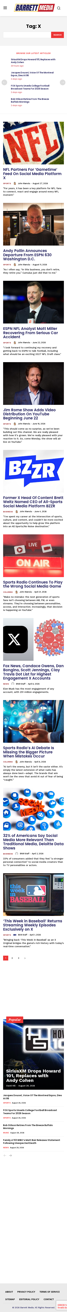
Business (8, 512)
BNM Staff (20, 684)
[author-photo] (15, 183)
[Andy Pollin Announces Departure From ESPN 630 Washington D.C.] (33, 224)
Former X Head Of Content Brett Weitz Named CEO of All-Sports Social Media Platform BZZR (33, 502)
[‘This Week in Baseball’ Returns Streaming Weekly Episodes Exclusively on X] (33, 894)
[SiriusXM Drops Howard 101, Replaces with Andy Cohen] (33, 1054)
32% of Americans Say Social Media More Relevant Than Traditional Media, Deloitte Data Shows (33, 842)
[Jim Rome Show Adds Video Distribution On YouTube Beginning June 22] (33, 383)
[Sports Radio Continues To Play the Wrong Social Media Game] (33, 555)
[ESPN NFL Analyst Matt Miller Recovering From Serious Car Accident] (33, 302)
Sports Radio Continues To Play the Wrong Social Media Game (33, 584)
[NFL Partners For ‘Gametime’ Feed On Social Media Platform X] (33, 143)
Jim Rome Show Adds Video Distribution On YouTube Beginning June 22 (29, 414)
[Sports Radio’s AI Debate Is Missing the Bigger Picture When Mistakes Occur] (33, 721)
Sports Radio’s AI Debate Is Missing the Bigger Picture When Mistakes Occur (28, 752)
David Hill (11, 1086)
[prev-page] (4, 82)
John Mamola (24, 183)
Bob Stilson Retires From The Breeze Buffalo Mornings (30, 100)
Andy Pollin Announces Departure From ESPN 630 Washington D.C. (27, 255)
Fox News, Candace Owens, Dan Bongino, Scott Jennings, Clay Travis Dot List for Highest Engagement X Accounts (33, 672)
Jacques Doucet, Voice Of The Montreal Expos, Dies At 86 (32, 74)
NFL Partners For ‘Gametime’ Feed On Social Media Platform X (32, 173)
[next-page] (62, 82)
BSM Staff (22, 935)
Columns (8, 592)
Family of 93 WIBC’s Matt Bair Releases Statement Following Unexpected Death (31, 1142)
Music (6, 1133)
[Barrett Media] (34, 8)
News (6, 684)
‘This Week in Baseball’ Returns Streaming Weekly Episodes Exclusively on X (32, 925)
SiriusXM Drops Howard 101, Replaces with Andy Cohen (33, 61)
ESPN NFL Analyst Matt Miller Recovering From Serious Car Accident (30, 332)
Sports (7, 183)
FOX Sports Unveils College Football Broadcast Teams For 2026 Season (30, 87)
